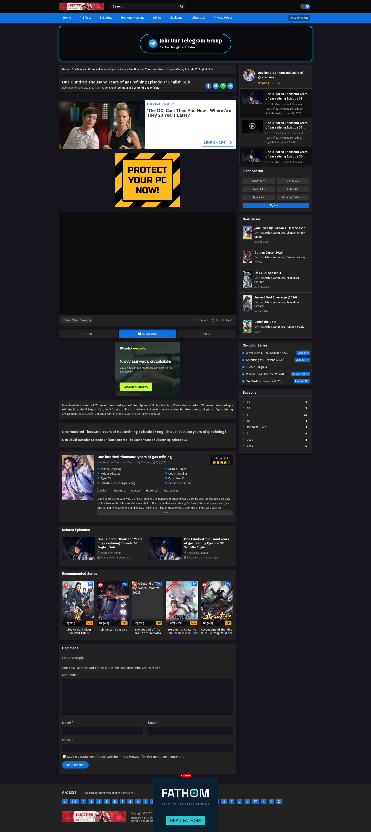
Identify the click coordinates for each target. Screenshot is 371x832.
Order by (291, 197)
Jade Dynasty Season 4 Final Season (279, 228)
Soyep (182, 468)
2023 (250, 440)
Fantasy (135, 490)
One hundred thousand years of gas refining (132, 87)
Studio (257, 189)
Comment (70, 675)
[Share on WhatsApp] (223, 86)
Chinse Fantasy (296, 232)
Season (292, 181)
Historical (152, 490)
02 (248, 408)
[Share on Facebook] (208, 86)
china (183, 473)
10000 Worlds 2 (257, 427)
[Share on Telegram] (230, 86)
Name (67, 723)
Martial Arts (171, 490)
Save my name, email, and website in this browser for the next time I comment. (125, 757)
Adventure (119, 490)
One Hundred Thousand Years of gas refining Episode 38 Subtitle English (206, 543)
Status (291, 189)
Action (103, 490)
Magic (300, 326)
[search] (181, 7)
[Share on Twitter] (216, 86)
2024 (250, 446)
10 (248, 420)
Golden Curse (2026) (268, 252)
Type (257, 197)
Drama (258, 236)
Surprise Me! (300, 17)
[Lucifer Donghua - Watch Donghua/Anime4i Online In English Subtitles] (81, 9)
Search (277, 205)
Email (152, 723)
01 (248, 402)
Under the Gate (265, 322)
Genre (257, 181)
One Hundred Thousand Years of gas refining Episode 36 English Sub (120, 543)
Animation (293, 277)
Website (67, 740)
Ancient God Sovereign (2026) (275, 297)
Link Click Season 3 (267, 273)
